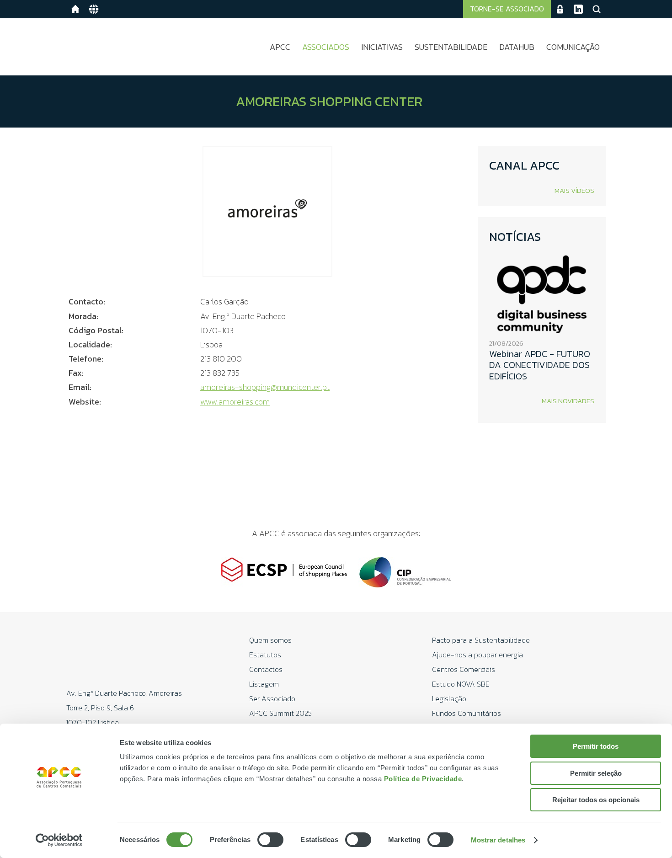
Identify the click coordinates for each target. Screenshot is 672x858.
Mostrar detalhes (498, 840)
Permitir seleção (596, 773)
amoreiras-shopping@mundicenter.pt (265, 387)
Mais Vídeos (574, 190)
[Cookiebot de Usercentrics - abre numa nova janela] (59, 840)
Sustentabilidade (451, 47)
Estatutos (265, 654)
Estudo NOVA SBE (461, 683)
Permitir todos (596, 746)
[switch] (270, 839)
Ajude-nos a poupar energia (477, 654)
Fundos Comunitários (466, 713)
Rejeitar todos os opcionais (596, 800)
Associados (325, 47)
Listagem (264, 683)
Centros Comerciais (463, 669)
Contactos (266, 669)
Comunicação (573, 47)
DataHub (516, 47)
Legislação (449, 698)
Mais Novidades (568, 400)
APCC (280, 47)
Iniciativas (382, 47)
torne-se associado (507, 8)
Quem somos (270, 639)
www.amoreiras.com (235, 401)
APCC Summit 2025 (280, 713)
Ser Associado (272, 698)
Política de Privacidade (423, 779)
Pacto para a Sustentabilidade (481, 639)
